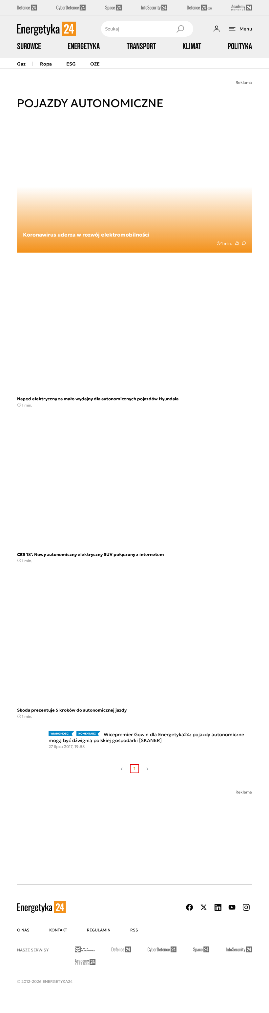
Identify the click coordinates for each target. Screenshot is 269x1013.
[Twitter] (204, 907)
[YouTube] (232, 907)
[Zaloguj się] (216, 29)
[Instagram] (246, 907)
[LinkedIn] (218, 907)
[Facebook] (190, 907)
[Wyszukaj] (180, 29)
